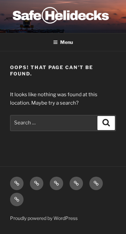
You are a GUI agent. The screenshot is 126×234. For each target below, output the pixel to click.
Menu (66, 42)
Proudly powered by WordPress (44, 218)
